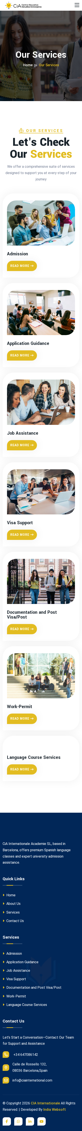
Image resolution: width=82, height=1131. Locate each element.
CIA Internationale (45, 1103)
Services (12, 912)
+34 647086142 (25, 1055)
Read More (19, 266)
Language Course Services (34, 757)
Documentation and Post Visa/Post (32, 615)
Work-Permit (19, 706)
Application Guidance (28, 343)
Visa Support (20, 523)
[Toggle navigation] (77, 5)
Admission (17, 254)
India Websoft (54, 1109)
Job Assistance (22, 433)
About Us (13, 904)
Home (28, 65)
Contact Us (14, 921)
